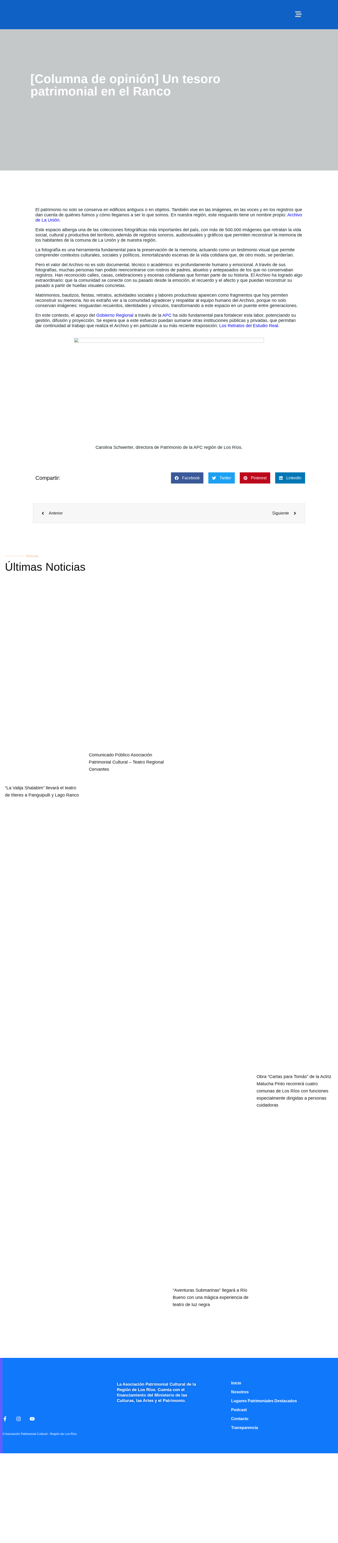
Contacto (239, 1419)
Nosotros (240, 1392)
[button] (187, 478)
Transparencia (244, 1428)
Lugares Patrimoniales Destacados (264, 1401)
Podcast (239, 1410)
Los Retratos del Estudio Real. (249, 325)
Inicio (236, 1383)
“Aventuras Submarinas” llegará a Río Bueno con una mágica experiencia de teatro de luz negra (210, 1297)
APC (166, 315)
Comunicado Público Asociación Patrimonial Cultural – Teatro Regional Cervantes (126, 762)
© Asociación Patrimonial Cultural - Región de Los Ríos (39, 1434)
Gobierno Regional (114, 315)
